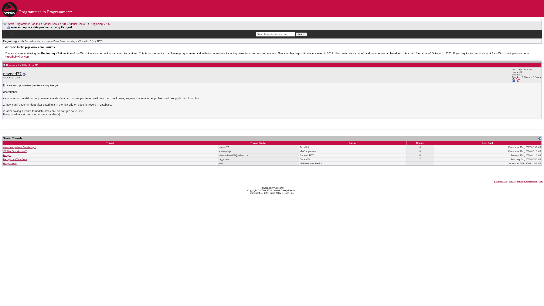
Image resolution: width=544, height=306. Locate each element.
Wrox (512, 181)
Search (301, 34)
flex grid (7, 155)
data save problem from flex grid (19, 147)
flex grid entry (10, 163)
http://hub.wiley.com (17, 56)
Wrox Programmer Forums (23, 24)
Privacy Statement (527, 181)
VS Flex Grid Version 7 (15, 151)
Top (541, 181)
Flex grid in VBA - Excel (15, 159)
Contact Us (500, 181)
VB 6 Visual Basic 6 (74, 24)
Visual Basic (51, 24)
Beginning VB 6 (100, 24)
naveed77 (12, 74)
